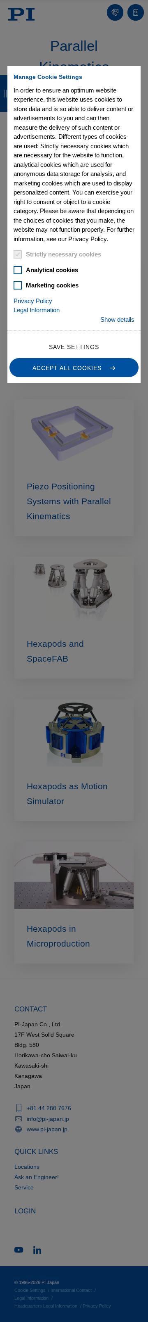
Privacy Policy (33, 300)
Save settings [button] (74, 347)
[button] (74, 367)
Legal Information (37, 309)
